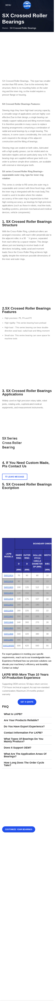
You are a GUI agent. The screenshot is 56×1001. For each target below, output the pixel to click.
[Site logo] (27, 5)
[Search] (50, 5)
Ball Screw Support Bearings (18, 962)
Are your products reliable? (21, 720)
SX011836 (8, 610)
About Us (9, 903)
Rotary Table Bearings (15, 948)
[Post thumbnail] (10, 850)
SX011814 (8, 575)
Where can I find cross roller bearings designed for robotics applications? (33, 864)
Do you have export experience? (24, 726)
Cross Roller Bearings (15, 943)
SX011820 (8, 587)
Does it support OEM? (17, 747)
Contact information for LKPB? (23, 732)
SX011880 (8, 640)
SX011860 (8, 628)
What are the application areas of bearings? (25, 755)
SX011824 (8, 593)
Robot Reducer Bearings (16, 957)
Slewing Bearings (13, 938)
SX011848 (8, 622)
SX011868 (8, 634)
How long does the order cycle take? (24, 764)
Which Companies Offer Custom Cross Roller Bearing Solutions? (34, 878)
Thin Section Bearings (15, 952)
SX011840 (8, 616)
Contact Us (10, 908)
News (7, 898)
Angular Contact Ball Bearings (19, 917)
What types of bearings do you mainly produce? (23, 740)
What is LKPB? (13, 714)
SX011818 (8, 581)
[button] (27, 714)
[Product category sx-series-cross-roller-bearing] (27, 432)
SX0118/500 (8, 645)
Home (5, 28)
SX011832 (8, 605)
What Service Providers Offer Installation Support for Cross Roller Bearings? (34, 849)
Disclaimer (10, 913)
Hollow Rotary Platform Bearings (20, 922)
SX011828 (8, 599)
